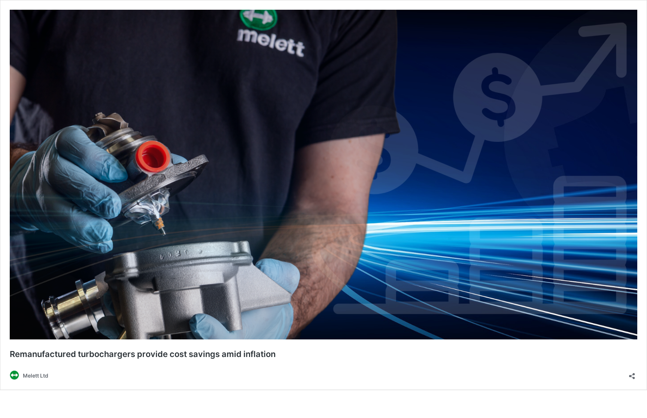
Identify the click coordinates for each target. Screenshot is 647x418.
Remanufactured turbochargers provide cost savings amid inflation (143, 354)
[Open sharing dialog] (632, 373)
